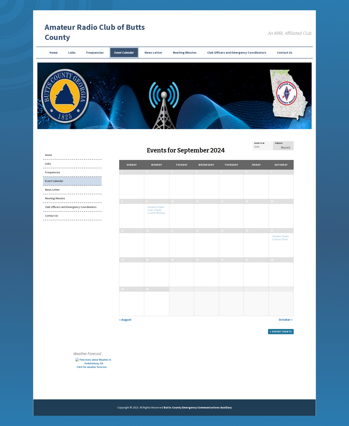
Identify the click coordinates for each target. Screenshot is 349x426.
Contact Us (284, 52)
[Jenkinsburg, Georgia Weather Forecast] (94, 361)
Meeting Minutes (185, 52)
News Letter (153, 52)
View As (279, 143)
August (125, 320)
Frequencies (95, 52)
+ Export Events (281, 331)
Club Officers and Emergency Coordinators (236, 52)
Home (53, 52)
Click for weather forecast (92, 367)
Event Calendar (124, 52)
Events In (259, 143)
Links (72, 52)
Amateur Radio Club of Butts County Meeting (156, 210)
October (286, 320)
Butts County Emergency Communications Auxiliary (198, 407)
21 (272, 230)
